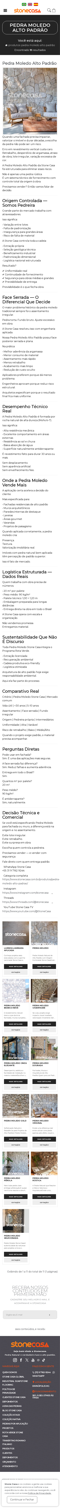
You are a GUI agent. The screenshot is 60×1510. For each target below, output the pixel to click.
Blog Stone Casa (12, 1410)
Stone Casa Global (13, 1376)
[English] (30, 4)
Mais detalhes (16, 966)
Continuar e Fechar (22, 1499)
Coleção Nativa (11, 1419)
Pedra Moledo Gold (15, 1121)
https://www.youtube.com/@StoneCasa (26, 911)
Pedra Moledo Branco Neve (12, 1006)
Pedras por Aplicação (15, 1423)
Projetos (7, 1428)
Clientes (7, 1453)
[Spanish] (36, 4)
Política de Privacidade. (39, 1493)
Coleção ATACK (11, 1414)
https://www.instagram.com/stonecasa (25, 892)
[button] (54, 10)
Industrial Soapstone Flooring (15, 1383)
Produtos (14, 45)
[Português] (24, 4)
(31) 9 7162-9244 (42, 1372)
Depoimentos (10, 1401)
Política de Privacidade (9, 1391)
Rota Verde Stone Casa (12, 1434)
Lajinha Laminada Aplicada (14, 949)
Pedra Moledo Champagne (40, 1006)
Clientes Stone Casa (13, 1397)
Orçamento (9, 1461)
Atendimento (10, 1466)
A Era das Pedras (11, 1406)
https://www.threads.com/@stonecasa (25, 902)
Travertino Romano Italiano (13, 1442)
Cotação (15, 972)
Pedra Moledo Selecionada (12, 1237)
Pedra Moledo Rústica (40, 1179)
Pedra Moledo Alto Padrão (38, 45)
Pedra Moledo (40, 948)
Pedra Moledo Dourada (40, 1064)
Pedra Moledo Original (40, 1122)
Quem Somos (9, 1372)
